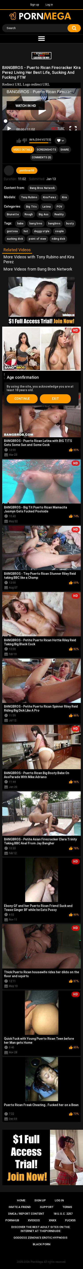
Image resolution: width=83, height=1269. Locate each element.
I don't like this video (24, 140)
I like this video (19, 140)
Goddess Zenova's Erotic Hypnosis (41, 1237)
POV (59, 206)
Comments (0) (41, 157)
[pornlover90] (9, 170)
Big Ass (44, 214)
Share (64, 149)
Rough (29, 214)
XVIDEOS (34, 1220)
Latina (46, 206)
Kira (64, 197)
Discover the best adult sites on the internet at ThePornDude (40, 1229)
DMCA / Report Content (26, 1213)
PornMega (37, 1261)
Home (21, 1200)
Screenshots (46, 149)
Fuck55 (70, 1220)
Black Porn (41, 1244)
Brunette (13, 214)
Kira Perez (49, 197)
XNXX (52, 1220)
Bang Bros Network (42, 188)
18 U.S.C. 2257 (63, 1213)
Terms (67, 1207)
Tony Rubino (29, 197)
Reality (59, 214)
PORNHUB (12, 1220)
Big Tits (31, 206)
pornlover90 (26, 170)
